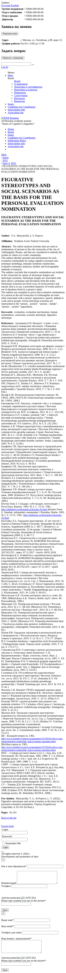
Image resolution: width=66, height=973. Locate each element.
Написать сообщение (13, 58)
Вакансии (19, 101)
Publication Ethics (17, 140)
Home (11, 129)
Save (5, 910)
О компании (21, 84)
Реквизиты (20, 92)
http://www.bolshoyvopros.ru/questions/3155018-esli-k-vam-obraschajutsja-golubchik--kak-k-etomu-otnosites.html (32, 740)
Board (17, 81)
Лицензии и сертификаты (28, 86)
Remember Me (13, 843)
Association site (16, 112)
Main (10, 75)
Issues (11, 104)
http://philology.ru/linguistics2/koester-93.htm (24, 509)
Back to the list (8, 818)
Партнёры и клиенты (25, 89)
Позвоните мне (10, 33)
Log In (4, 67)
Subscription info (16, 109)
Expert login (7, 826)
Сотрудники (21, 95)
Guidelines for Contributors (21, 107)
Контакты (19, 98)
